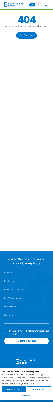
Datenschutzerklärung (28, 331)
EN (38, 5)
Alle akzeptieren (14, 389)
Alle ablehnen (39, 389)
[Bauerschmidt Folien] (15, 4)
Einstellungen (27, 395)
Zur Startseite (26, 35)
